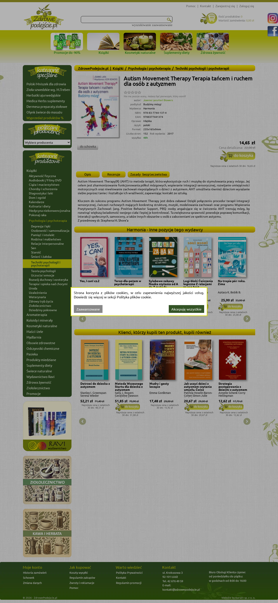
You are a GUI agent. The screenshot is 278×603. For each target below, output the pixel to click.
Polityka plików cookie (134, 297)
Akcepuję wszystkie (186, 309)
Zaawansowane (88, 309)
